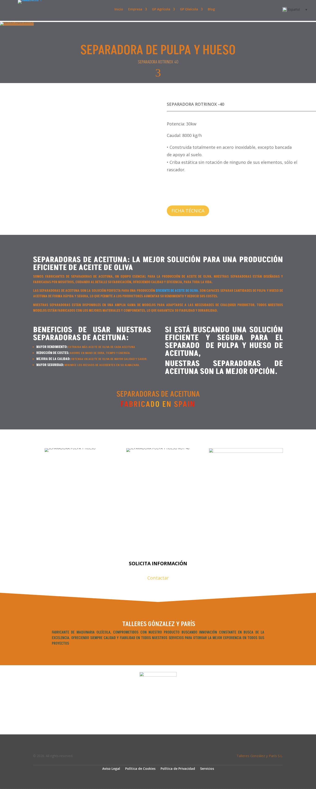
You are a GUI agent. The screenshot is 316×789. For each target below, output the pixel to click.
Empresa (135, 9)
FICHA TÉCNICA (187, 211)
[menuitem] (293, 9)
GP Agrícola (161, 9)
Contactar (158, 578)
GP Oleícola (189, 9)
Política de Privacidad (178, 768)
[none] (293, 9)
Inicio (119, 9)
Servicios (207, 768)
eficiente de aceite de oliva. (177, 291)
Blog (211, 9)
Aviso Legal (111, 768)
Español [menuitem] (294, 9)
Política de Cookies (140, 768)
